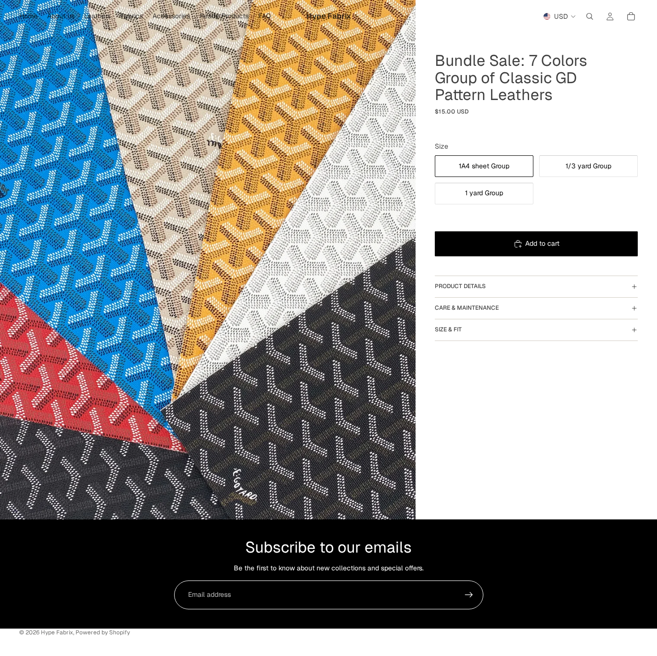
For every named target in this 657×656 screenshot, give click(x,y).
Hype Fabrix (57, 632)
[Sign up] (469, 595)
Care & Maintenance (467, 308)
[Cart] (631, 16)
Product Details (460, 286)
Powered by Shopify (103, 632)
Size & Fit (448, 329)
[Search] (589, 16)
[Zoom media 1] (208, 259)
